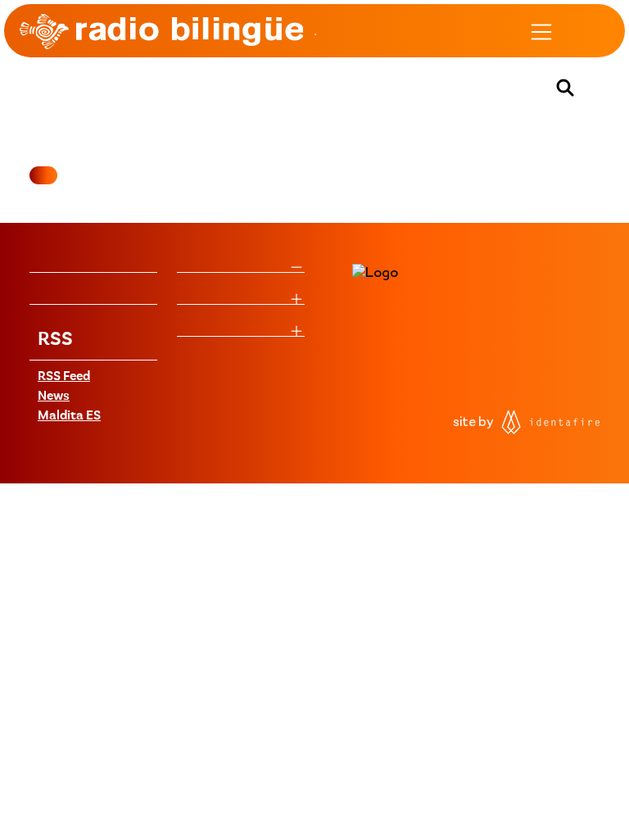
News (54, 396)
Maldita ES (69, 416)
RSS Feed (64, 376)
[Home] (161, 31)
